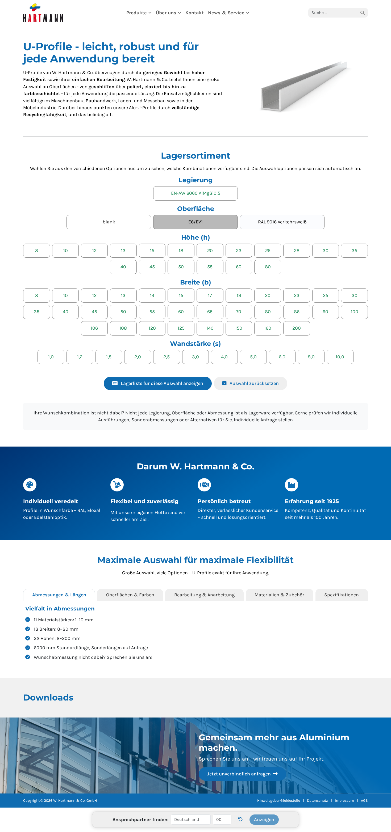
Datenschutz (317, 800)
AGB (364, 800)
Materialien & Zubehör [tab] (279, 594)
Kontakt (194, 12)
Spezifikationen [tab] (341, 594)
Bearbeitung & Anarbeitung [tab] (204, 594)
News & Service (227, 12)
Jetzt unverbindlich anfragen (239, 773)
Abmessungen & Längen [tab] (59, 594)
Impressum (344, 800)
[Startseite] (43, 12)
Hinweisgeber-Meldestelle (278, 800)
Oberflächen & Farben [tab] (130, 594)
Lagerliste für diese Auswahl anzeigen (161, 383)
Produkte (137, 12)
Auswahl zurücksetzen (253, 383)
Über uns (167, 12)
